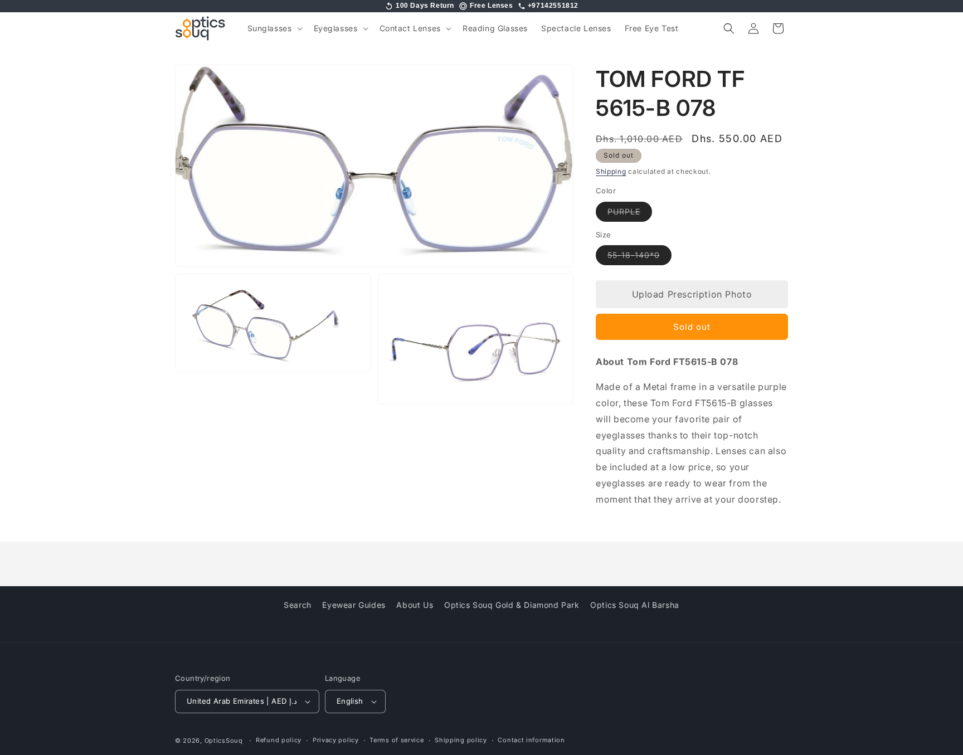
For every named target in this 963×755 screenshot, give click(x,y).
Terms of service (396, 740)
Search (298, 605)
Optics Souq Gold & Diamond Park (512, 605)
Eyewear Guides (353, 605)
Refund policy (278, 740)
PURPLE (629, 214)
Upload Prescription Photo (692, 294)
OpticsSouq (224, 740)
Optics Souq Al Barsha (634, 605)
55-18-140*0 (639, 257)
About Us (414, 605)
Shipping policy (461, 740)
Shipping (611, 171)
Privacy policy (336, 740)
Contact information (531, 740)
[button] (274, 28)
